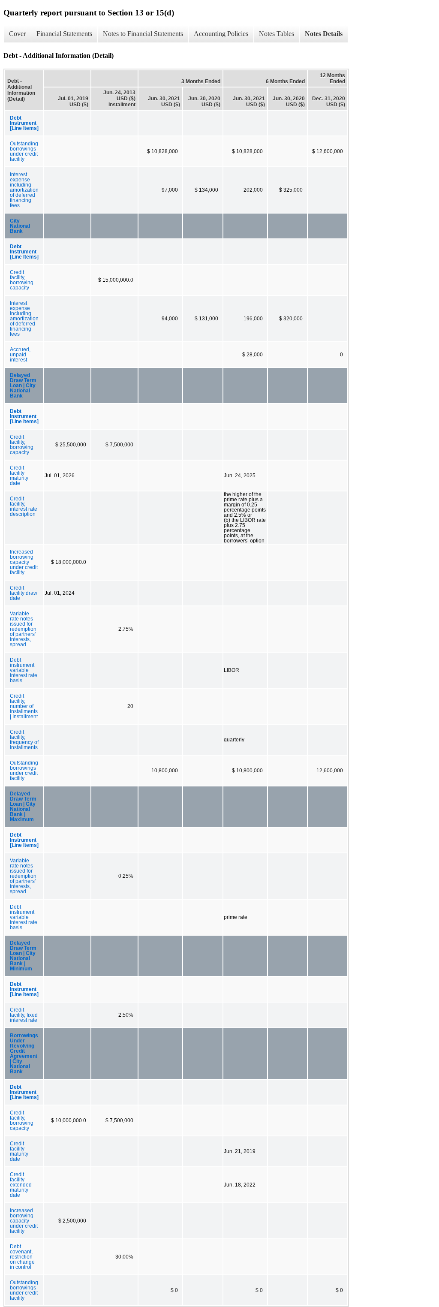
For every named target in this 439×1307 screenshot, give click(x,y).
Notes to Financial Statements (143, 33)
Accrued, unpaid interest (20, 354)
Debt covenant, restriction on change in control (22, 1257)
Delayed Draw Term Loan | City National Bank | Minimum (23, 955)
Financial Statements (64, 33)
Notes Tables (276, 33)
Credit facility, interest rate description (23, 506)
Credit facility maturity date (19, 475)
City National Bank (20, 226)
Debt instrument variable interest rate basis (23, 670)
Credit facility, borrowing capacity (21, 280)
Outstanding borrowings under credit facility (24, 151)
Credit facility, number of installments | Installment (24, 706)
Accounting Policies (221, 33)
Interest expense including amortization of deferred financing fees (24, 190)
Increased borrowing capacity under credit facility (24, 562)
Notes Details (324, 33)
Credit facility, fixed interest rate (24, 1015)
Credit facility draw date (23, 593)
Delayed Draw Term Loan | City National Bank (23, 385)
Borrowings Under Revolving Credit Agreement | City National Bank (24, 1053)
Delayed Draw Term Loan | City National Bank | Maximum (23, 806)
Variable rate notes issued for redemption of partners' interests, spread (23, 629)
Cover (17, 33)
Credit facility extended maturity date (21, 1185)
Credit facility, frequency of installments (24, 739)
